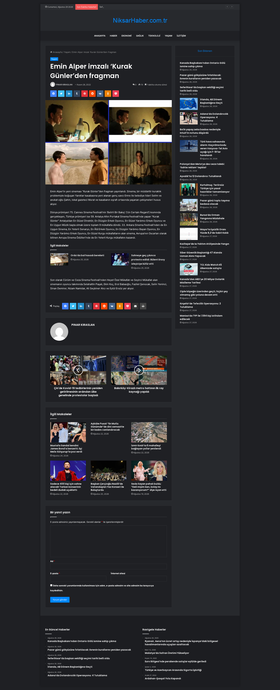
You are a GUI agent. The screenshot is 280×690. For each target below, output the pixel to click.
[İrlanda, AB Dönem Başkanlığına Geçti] (189, 104)
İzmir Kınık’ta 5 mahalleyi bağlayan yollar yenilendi (146, 447)
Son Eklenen (205, 50)
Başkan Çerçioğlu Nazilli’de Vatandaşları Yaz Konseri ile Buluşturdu (107, 487)
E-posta (55, 573)
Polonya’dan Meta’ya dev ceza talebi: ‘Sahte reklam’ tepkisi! (202, 165)
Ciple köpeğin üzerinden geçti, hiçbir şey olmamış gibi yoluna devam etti (204, 293)
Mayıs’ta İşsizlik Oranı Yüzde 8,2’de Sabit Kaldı (214, 231)
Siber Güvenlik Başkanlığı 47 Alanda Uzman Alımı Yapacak (201, 254)
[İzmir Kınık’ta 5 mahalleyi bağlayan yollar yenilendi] (149, 432)
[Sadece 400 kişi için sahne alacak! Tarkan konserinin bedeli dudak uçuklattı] (68, 471)
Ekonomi (127, 35)
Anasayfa (99, 35)
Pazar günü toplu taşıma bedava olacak (215, 202)
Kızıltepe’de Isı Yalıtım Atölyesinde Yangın (204, 243)
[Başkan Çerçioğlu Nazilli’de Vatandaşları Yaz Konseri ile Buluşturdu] (108, 471)
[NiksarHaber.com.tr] (140, 20)
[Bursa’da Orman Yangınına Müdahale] (189, 219)
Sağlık (140, 35)
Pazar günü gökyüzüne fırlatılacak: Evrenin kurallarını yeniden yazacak (200, 76)
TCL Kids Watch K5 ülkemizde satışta (211, 266)
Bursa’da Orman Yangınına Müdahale (212, 216)
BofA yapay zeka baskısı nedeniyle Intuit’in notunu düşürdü (200, 131)
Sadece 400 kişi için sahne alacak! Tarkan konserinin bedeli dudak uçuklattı (66, 487)
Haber (113, 35)
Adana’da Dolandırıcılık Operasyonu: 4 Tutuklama (214, 117)
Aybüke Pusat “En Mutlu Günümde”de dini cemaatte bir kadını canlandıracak (107, 426)
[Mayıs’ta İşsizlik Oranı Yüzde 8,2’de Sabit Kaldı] (189, 234)
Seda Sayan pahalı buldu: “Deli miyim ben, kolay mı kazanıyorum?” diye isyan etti (148, 487)
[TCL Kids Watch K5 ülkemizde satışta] (189, 269)
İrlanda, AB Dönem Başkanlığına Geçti (211, 101)
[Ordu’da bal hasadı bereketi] (59, 259)
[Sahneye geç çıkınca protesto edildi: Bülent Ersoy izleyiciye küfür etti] (120, 259)
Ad (52, 561)
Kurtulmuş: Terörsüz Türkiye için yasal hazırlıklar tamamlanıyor (215, 188)
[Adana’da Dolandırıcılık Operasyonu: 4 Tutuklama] (189, 118)
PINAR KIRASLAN (64, 84)
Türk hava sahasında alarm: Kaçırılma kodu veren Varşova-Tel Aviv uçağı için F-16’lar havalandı (214, 148)
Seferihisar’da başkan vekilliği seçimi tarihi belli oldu (125, 7)
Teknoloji (154, 35)
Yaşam (168, 35)
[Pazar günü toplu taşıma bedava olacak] (189, 205)
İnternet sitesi (118, 573)
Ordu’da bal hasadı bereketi (87, 255)
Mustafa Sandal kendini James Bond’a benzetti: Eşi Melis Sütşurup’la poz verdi (66, 448)
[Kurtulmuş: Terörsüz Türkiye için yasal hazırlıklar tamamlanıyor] (189, 189)
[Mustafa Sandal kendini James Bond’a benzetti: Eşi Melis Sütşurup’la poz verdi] (68, 432)
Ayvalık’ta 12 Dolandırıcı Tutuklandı (200, 176)
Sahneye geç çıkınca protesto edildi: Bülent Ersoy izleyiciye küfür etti (148, 259)
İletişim (181, 35)
